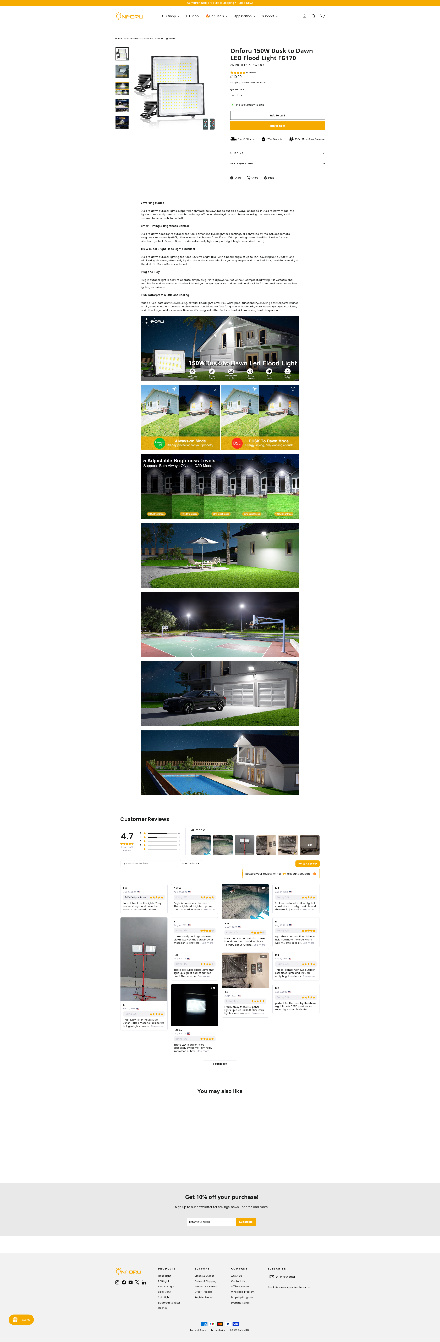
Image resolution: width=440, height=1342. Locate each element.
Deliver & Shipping (205, 1281)
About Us (236, 1276)
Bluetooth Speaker (169, 1302)
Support (268, 16)
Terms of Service (198, 1330)
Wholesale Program (243, 1292)
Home (118, 38)
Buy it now (277, 126)
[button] (243, 73)
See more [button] (209, 909)
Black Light (164, 1292)
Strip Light (164, 1297)
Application (243, 16)
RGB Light (163, 1281)
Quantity (237, 89)
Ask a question (242, 163)
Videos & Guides (204, 1276)
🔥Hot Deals (215, 16)
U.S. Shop (169, 16)
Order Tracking (203, 1292)
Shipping (235, 82)
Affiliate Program (241, 1286)
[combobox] (191, 863)
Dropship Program (242, 1297)
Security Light (166, 1286)
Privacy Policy (218, 1330)
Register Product (204, 1297)
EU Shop (192, 16)
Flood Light (164, 1276)
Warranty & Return (206, 1286)
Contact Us (238, 1281)
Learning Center (240, 1302)
